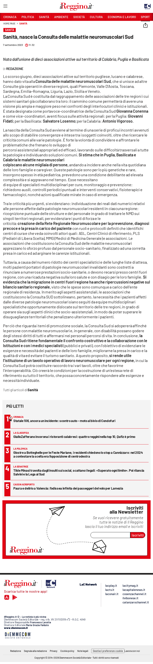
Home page (9, 23)
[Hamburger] (5, 7)
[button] (145, 25)
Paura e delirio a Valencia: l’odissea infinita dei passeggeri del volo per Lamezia (68, 488)
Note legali (82, 650)
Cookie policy (67, 650)
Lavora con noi (132, 650)
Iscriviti (138, 535)
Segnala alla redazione (35, 650)
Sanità (23, 23)
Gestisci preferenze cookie (108, 650)
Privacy (53, 650)
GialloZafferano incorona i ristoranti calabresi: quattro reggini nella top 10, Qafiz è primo (74, 436)
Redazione (15, 650)
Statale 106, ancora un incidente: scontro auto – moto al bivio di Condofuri (64, 421)
